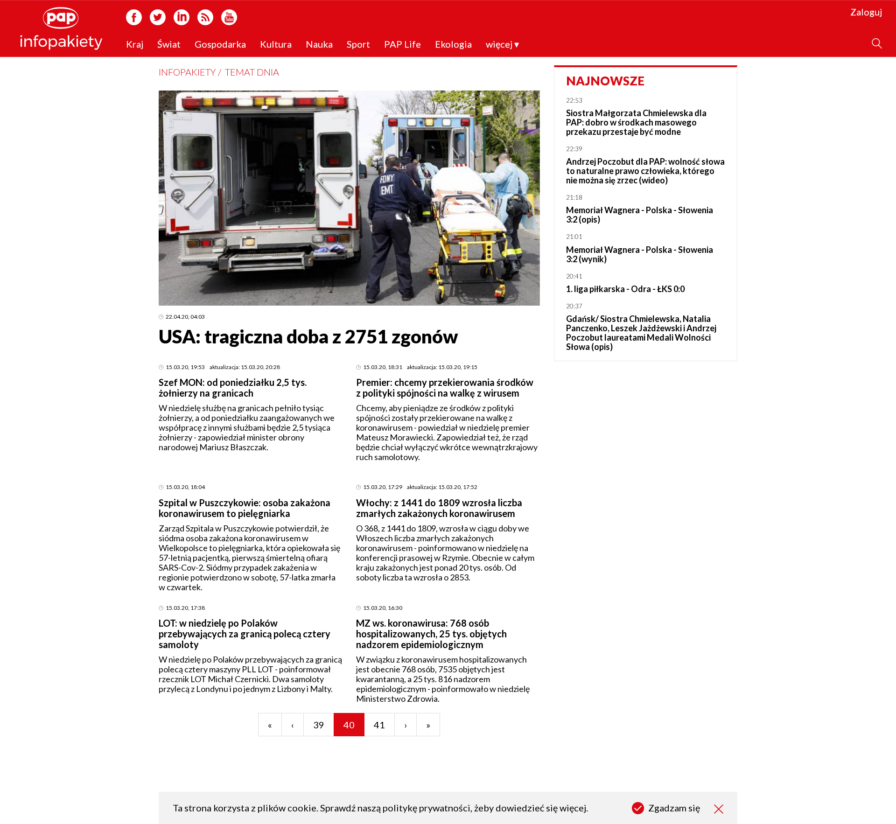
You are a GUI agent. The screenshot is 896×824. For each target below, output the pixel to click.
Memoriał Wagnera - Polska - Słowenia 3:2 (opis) (639, 214)
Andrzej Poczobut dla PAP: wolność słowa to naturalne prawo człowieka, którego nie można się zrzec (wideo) (645, 170)
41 (379, 724)
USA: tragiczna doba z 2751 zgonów (308, 336)
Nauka (319, 44)
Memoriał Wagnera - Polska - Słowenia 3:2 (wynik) (639, 254)
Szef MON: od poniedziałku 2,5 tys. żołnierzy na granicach (233, 387)
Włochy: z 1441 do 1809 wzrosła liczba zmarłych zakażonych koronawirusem (439, 508)
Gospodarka (220, 44)
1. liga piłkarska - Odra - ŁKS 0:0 (625, 289)
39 (318, 724)
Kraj (134, 44)
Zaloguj (866, 12)
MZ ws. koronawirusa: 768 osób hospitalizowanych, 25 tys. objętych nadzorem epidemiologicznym (431, 633)
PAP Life (402, 44)
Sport (358, 44)
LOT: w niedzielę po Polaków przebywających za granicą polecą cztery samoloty (244, 633)
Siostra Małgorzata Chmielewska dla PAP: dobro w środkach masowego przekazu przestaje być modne (636, 122)
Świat (169, 44)
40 (349, 724)
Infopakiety (187, 71)
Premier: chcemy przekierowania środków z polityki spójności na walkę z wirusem (444, 387)
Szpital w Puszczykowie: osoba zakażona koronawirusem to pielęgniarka (244, 508)
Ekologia (453, 44)
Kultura (276, 44)
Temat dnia (252, 71)
